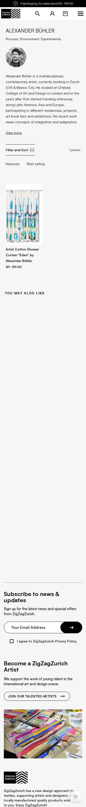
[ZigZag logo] (10, 13)
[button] (65, 14)
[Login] (52, 14)
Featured (12, 164)
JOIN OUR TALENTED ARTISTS (32, 696)
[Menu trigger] (80, 13)
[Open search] (37, 14)
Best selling (36, 164)
